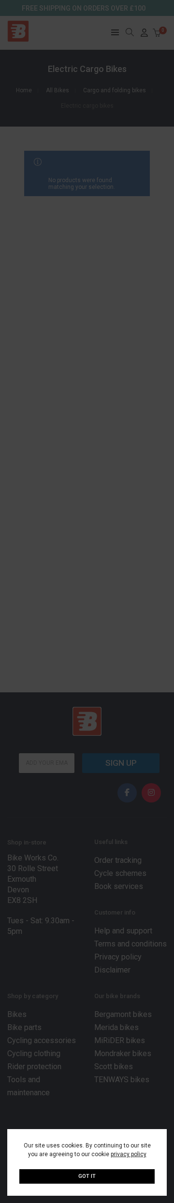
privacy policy (128, 1154)
